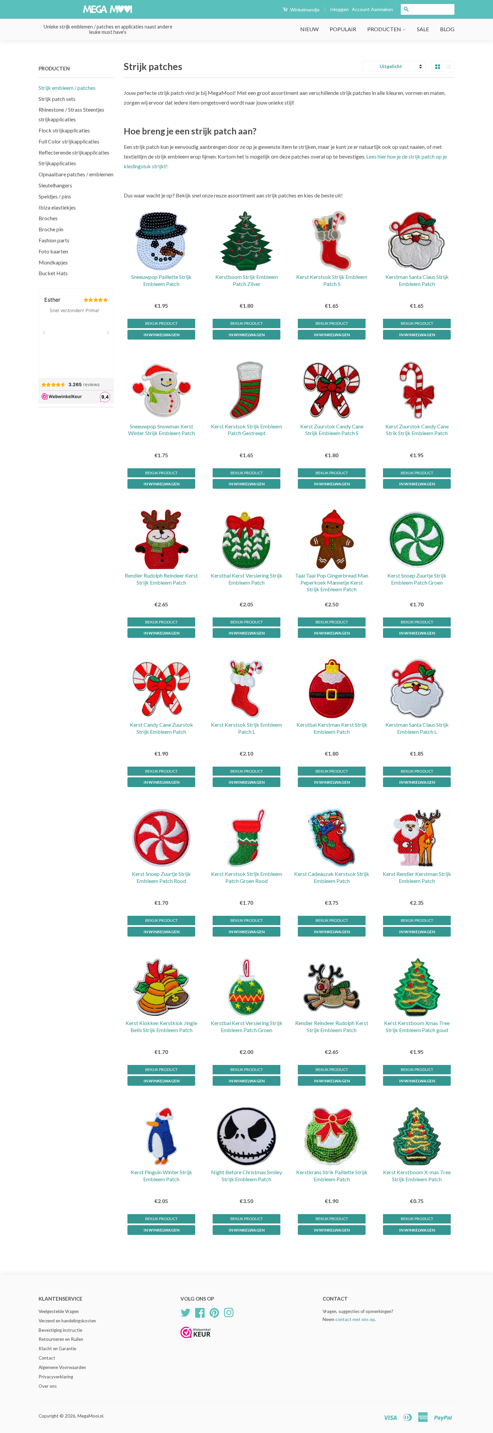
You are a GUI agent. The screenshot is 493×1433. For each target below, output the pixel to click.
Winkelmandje (304, 9)
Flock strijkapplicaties (64, 130)
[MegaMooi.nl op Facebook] (200, 1311)
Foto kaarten (53, 251)
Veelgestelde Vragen (59, 1311)
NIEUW (309, 29)
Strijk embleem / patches (67, 87)
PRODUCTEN (384, 29)
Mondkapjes (53, 262)
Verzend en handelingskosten (67, 1320)
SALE (423, 29)
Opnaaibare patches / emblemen (76, 174)
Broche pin (51, 229)
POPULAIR (343, 29)
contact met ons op (355, 1319)
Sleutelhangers (55, 185)
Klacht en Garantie (57, 1348)
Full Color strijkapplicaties (69, 141)
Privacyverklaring (56, 1376)
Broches (48, 218)
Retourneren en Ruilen (61, 1339)
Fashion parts (54, 240)
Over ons (48, 1386)
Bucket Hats (53, 273)
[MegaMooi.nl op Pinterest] (214, 1311)
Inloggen (339, 9)
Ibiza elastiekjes (57, 207)
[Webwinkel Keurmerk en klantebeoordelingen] (195, 1340)
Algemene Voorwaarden (62, 1367)
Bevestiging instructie (60, 1330)
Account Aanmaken (372, 9)
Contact (47, 1358)
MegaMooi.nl (90, 1416)
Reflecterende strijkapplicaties (74, 152)
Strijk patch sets (57, 99)
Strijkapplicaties (57, 163)
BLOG (447, 29)
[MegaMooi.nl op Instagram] (229, 1311)
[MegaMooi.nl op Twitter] (185, 1311)
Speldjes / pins (55, 196)
